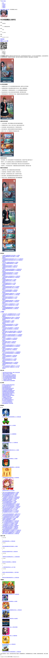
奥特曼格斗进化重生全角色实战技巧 (8, 384)
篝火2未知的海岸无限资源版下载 (7, 399)
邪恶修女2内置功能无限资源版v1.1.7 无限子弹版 (10, 572)
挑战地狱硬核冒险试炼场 (6, 387)
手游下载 (3, 4)
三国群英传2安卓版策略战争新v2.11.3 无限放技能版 (11, 556)
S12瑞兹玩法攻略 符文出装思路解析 (9, 380)
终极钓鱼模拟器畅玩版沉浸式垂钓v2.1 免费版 (10, 546)
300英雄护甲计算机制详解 (7, 379)
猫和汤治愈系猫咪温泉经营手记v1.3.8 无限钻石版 (10, 577)
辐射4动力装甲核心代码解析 (7, 373)
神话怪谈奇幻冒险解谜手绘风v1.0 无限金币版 (10, 551)
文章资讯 (3, 7)
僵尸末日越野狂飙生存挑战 (6, 398)
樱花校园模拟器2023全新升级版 (7, 403)
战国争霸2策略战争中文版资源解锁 (8, 395)
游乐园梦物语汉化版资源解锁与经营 (8, 390)
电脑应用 (3, 6)
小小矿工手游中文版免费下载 (7, 402)
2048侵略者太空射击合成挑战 (7, 397)
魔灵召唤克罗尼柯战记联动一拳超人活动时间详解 (11, 372)
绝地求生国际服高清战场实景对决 (8, 388)
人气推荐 (2, 311)
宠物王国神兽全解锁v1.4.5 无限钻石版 (8, 541)
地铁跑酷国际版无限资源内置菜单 (8, 391)
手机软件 (3, 5)
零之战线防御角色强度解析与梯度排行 (9, 377)
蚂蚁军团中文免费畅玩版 (6, 396)
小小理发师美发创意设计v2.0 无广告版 (8, 567)
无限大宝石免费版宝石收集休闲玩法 (8, 392)
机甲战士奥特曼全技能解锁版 (7, 389)
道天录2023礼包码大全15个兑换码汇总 (9, 374)
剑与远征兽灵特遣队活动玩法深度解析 (9, 378)
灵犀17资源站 (2, 9)
